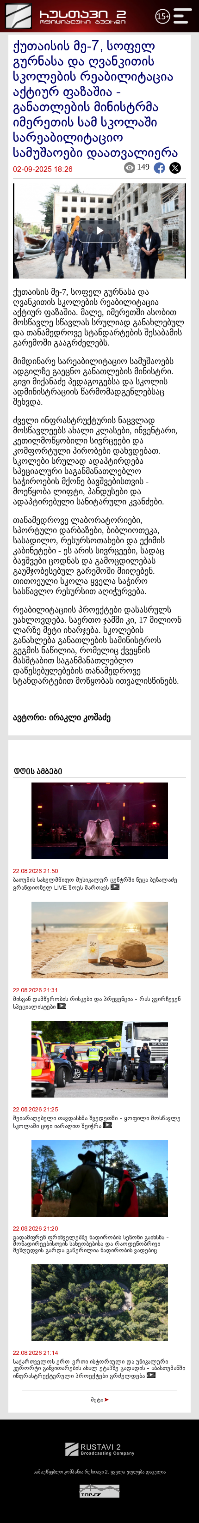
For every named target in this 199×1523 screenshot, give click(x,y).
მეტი (98, 1400)
